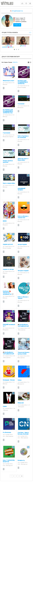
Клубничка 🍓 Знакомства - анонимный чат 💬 (8, 292)
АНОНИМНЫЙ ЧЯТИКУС (21, 189)
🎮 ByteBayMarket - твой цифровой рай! (23, 325)
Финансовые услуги (8, 80)
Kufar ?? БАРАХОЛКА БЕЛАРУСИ (9, 460)
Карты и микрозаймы (9, 183)
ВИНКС (5, 221)
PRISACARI (21, 403)
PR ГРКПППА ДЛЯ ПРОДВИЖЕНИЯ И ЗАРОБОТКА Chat (8, 111)
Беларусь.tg (21, 460)
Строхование (6, 133)
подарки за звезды (8, 269)
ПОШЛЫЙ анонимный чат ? (9, 325)
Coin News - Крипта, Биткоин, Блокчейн (23, 433)
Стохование (21, 104)
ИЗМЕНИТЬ (15, 62)
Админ (5, 406)
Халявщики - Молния (9, 380)
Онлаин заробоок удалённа (8, 161)
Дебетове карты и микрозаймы (23, 159)
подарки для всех (8, 244)
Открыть (16, 24)
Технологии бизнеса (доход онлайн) (23, 353)
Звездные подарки (23, 270)
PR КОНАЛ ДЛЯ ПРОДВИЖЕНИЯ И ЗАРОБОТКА (23, 82)
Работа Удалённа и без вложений (23, 136)
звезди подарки (22, 244)
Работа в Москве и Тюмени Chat (23, 216)
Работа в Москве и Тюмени (23, 297)
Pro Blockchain (7, 432)
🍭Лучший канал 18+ (16, 11)
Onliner (20, 380)
